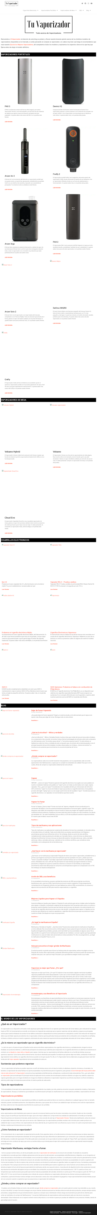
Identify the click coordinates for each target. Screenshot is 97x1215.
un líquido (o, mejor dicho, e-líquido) (19, 1052)
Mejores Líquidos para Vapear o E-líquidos (47, 899)
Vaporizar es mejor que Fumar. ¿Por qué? (47, 968)
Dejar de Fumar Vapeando (41, 710)
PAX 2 (55, 242)
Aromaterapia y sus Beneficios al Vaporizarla (49, 994)
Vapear (34, 778)
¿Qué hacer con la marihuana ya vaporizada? (48, 851)
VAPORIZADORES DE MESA (13, 400)
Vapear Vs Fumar (38, 802)
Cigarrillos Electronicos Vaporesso (63, 633)
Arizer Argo (10, 244)
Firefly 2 (56, 174)
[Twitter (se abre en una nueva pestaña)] (82, 3)
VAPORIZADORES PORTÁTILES (15, 54)
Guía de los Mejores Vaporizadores (21, 45)
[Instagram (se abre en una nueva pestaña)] (88, 3)
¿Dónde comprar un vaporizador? (44, 756)
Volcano (57, 451)
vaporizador (6, 1075)
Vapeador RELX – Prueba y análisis (63, 582)
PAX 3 (7, 106)
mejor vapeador (14, 1059)
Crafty (7, 379)
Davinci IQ (57, 106)
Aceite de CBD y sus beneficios (43, 877)
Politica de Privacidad (65, 1212)
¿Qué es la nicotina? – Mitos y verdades (46, 733)
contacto (81, 1211)
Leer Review (5, 589)
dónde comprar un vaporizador (49, 1188)
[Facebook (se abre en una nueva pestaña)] (85, 3)
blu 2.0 (4, 582)
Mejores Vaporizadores (55, 1211)
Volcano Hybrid (12, 451)
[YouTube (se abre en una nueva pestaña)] (91, 3)
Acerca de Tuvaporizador (85, 1212)
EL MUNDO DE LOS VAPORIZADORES (18, 1019)
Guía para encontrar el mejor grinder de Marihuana (50, 946)
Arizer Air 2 (10, 176)
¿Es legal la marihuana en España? (44, 922)
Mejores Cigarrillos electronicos (69, 1211)
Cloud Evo (10, 517)
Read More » (34, 720)
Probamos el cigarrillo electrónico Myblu (17, 633)
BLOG (3, 705)
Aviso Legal (75, 1212)
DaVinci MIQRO (59, 308)
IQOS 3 (4, 687)
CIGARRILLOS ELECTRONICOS (15, 540)
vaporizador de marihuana (48, 1153)
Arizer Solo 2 (10, 312)
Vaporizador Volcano (62, 1118)
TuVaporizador (15, 39)
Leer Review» (9, 121)
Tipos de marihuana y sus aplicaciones (46, 825)
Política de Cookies (54, 1212)
